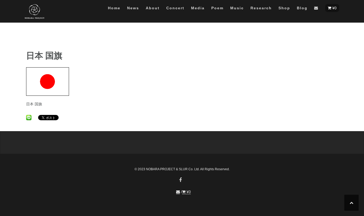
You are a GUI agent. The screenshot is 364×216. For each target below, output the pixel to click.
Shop (284, 8)
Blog (302, 8)
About (153, 8)
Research (261, 8)
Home (114, 8)
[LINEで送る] (28, 117)
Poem (217, 8)
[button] (316, 9)
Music (237, 8)
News (133, 8)
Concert (175, 8)
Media (198, 8)
